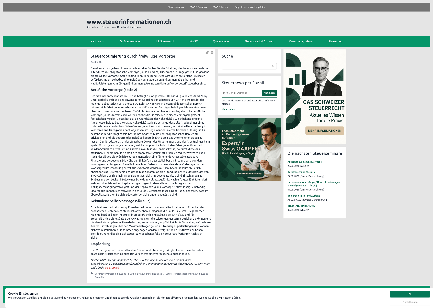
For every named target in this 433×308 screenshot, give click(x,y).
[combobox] (249, 66)
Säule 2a (203, 273)
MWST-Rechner (221, 7)
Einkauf (141, 273)
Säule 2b (99, 277)
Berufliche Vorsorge (105, 273)
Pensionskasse (154, 273)
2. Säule (132, 273)
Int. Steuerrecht (165, 41)
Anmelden (269, 92)
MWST (193, 41)
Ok (410, 294)
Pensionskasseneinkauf (185, 273)
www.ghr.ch (112, 267)
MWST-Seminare (199, 7)
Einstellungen (410, 302)
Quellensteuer (221, 41)
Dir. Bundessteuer (130, 41)
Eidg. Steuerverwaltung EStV (250, 7)
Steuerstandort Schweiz (259, 41)
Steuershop (335, 41)
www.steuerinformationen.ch (129, 21)
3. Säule (167, 273)
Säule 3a (121, 273)
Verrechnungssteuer (301, 41)
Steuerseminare (176, 7)
